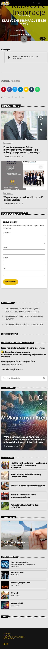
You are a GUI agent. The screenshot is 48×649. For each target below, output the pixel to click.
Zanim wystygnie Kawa (20, 583)
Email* (5, 258)
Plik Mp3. (5, 49)
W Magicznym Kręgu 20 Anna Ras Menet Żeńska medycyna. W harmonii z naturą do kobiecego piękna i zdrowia (24, 439)
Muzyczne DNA (17, 603)
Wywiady (15, 593)
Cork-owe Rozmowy (14, 542)
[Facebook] (7, 644)
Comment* (7, 233)
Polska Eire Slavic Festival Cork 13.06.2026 (25, 506)
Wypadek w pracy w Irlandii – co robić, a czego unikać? (23, 198)
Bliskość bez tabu (18, 573)
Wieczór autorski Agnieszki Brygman (19, 324)
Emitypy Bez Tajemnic (20, 562)
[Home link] (5, 3)
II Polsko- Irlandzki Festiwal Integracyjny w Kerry (23, 495)
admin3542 (15, 81)
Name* (5, 247)
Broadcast (24, 15)
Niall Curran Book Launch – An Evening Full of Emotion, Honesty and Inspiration (29, 465)
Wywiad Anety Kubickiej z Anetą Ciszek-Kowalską (24, 316)
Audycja (7, 538)
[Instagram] (4, 644)
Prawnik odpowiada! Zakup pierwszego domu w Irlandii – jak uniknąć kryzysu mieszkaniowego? (21, 150)
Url (4, 268)
